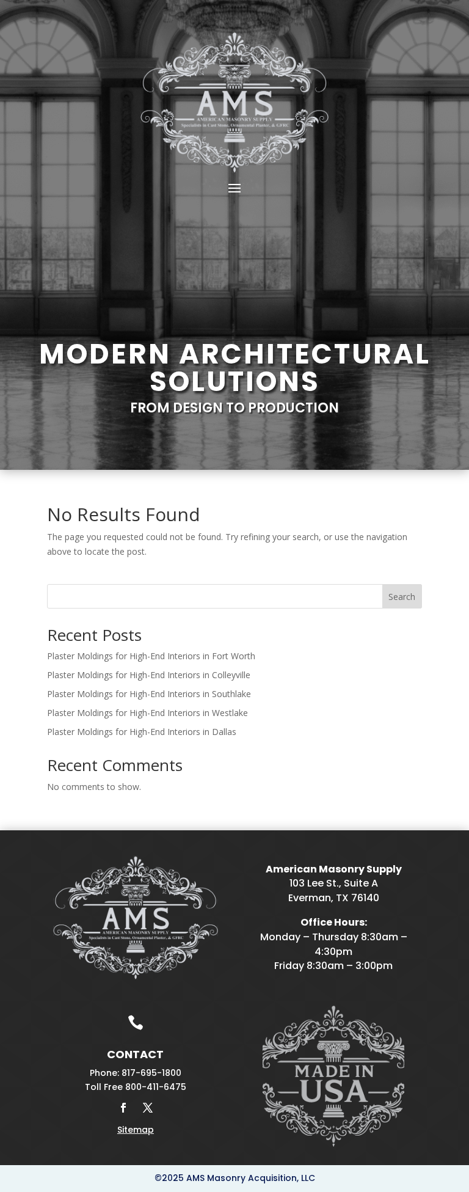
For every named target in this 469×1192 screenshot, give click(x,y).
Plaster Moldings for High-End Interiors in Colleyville (148, 675)
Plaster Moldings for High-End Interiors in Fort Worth (151, 656)
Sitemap (135, 1130)
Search (401, 596)
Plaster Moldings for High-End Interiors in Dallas (141, 731)
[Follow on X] (148, 1107)
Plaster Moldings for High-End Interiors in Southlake (149, 694)
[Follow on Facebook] (123, 1107)
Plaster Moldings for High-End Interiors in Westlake (147, 712)
